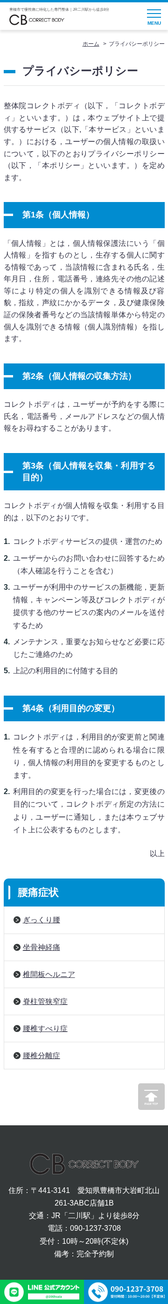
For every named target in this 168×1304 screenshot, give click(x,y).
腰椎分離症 (41, 1056)
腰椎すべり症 (45, 1028)
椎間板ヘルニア (49, 974)
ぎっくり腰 (41, 920)
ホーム (91, 44)
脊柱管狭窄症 (45, 1001)
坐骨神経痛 (41, 947)
